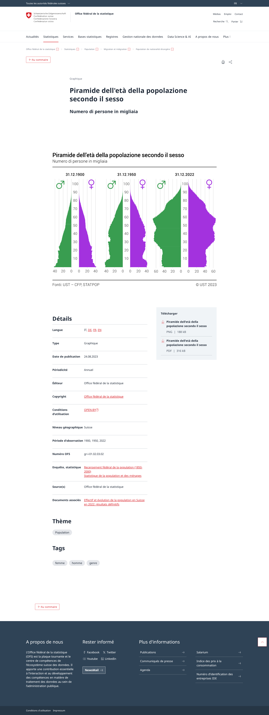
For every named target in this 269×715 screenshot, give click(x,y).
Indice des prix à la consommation (209, 663)
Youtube (92, 659)
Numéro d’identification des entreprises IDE (215, 676)
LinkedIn (110, 659)
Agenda (145, 670)
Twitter (111, 652)
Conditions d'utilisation (38, 710)
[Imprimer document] (223, 62)
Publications (148, 652)
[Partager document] (230, 62)
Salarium (202, 652)
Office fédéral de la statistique (94, 13)
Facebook (93, 652)
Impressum (59, 710)
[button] (32, 36)
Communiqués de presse (156, 661)
